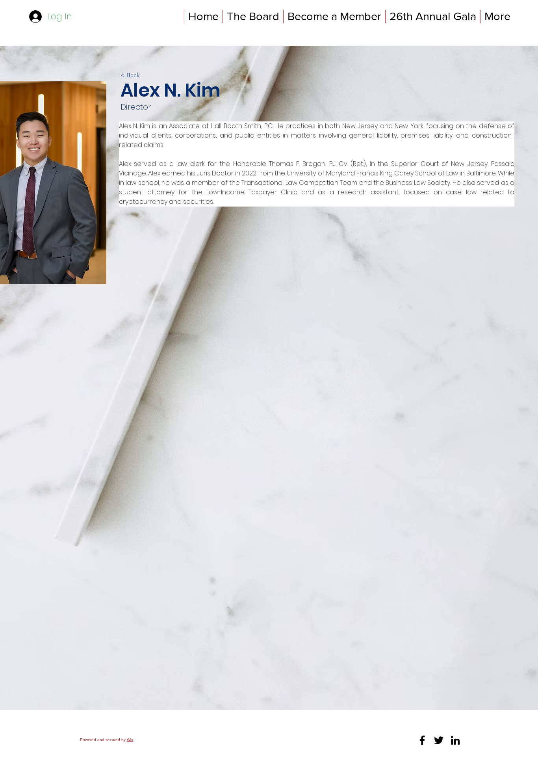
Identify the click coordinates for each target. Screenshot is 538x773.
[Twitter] (438, 740)
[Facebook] (422, 740)
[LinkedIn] (455, 740)
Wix (130, 740)
